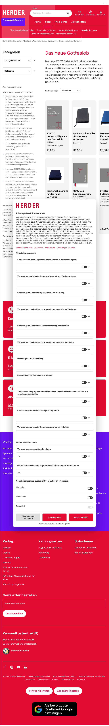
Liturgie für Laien (89, 30)
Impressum (81, 680)
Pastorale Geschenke (66, 34)
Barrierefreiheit (68, 680)
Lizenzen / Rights (11, 558)
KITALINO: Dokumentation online (15, 569)
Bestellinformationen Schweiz (18, 640)
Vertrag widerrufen (39, 691)
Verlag (8, 541)
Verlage (7, 548)
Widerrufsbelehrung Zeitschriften (92, 676)
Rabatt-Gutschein (83, 553)
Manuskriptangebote (13, 584)
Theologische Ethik (13, 463)
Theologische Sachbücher (22, 30)
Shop (48, 22)
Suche (35, 8)
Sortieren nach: (51, 91)
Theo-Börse (61, 22)
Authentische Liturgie (68, 30)
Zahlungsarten (50, 541)
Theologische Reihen (46, 30)
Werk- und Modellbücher (43, 34)
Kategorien (52, 41)
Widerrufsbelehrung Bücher (39, 676)
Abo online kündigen (68, 691)
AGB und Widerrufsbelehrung (14, 676)
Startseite (17, 41)
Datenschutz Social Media (48, 680)
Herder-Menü (106, 2)
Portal (38, 22)
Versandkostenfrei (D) (20, 633)
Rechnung (44, 553)
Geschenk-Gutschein (85, 548)
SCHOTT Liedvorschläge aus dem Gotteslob (57, 136)
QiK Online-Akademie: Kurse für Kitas (19, 578)
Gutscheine (83, 541)
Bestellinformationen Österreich (20, 644)
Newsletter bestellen (20, 595)
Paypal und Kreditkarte (50, 548)
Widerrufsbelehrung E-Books (64, 676)
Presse (6, 553)
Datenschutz (30, 680)
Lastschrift (44, 558)
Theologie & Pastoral (31, 41)
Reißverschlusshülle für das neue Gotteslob (84, 136)
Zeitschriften (78, 22)
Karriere (7, 563)
